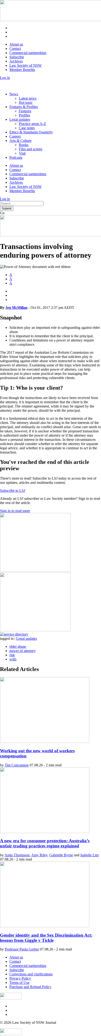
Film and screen (30, 149)
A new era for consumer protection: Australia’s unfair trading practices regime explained (44, 843)
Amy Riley (39, 855)
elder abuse (17, 646)
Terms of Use (19, 983)
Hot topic (26, 103)
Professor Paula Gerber (22, 949)
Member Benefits (22, 70)
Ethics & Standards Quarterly (31, 132)
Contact (15, 48)
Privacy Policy (20, 978)
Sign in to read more (15, 511)
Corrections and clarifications (31, 974)
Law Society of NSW (25, 65)
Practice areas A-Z (32, 124)
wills (12, 659)
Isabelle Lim (89, 855)
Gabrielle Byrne (61, 855)
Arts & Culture (20, 141)
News (13, 94)
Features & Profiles (23, 107)
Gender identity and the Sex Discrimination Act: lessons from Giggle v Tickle (46, 938)
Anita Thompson (17, 855)
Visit (22, 153)
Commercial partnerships (27, 53)
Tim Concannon (17, 765)
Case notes (27, 128)
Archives (16, 61)
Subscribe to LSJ (12, 491)
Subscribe (16, 57)
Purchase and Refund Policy (30, 987)
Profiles (24, 115)
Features (25, 111)
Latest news (27, 98)
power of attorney (22, 651)
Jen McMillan (16, 308)
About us (16, 44)
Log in (5, 78)
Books (23, 145)
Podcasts (15, 157)
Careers (15, 136)
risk (12, 655)
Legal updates (19, 119)
